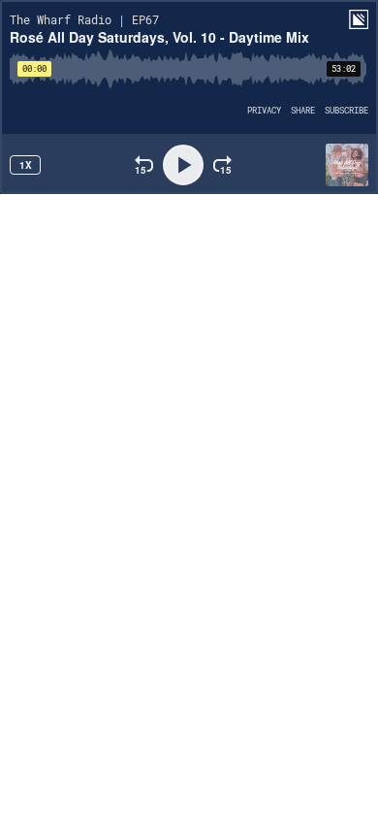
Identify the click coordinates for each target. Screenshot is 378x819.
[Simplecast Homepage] (358, 19)
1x (25, 165)
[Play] (183, 165)
